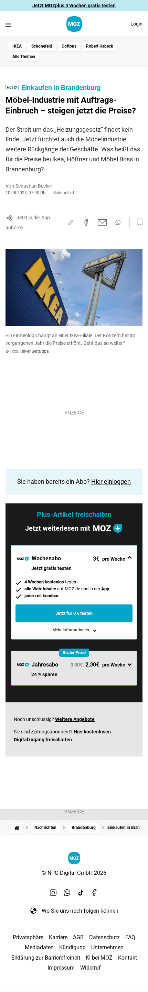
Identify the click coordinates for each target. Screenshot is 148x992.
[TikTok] (80, 892)
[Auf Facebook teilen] (86, 222)
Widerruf (90, 967)
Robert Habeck (99, 46)
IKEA (17, 46)
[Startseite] (17, 828)
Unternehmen (107, 947)
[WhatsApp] (67, 892)
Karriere (58, 937)
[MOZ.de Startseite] (74, 24)
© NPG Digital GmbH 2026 (74, 873)
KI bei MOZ (99, 957)
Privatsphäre (28, 937)
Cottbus (69, 46)
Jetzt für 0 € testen (74, 613)
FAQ (130, 937)
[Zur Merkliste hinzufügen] (137, 222)
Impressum (61, 967)
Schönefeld (41, 46)
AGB (78, 937)
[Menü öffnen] (8, 24)
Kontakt (127, 957)
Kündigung (72, 947)
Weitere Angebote (75, 719)
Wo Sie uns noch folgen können (80, 911)
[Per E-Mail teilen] (102, 222)
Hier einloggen (111, 481)
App (105, 588)
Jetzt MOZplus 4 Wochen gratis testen (74, 5)
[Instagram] (53, 892)
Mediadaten (39, 947)
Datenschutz (104, 937)
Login (136, 24)
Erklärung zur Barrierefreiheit (45, 957)
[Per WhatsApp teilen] (118, 222)
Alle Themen (23, 56)
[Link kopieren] (70, 222)
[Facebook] (94, 892)
